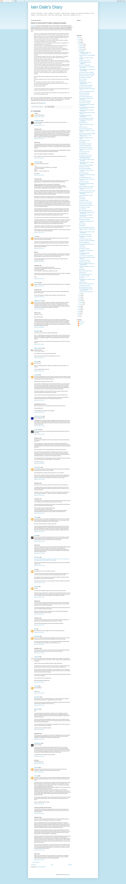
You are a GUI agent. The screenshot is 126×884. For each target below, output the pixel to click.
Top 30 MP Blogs (82, 142)
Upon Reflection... (82, 198)
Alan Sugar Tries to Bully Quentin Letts (86, 227)
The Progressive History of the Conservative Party (85, 53)
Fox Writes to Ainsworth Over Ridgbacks (87, 240)
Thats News (36, 557)
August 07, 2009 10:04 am (39, 859)
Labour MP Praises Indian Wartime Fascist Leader (86, 216)
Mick (35, 569)
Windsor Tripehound (38, 348)
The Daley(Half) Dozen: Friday (85, 177)
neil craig (36, 517)
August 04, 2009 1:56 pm (39, 644)
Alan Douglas (37, 162)
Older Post (70, 864)
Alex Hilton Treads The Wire (84, 60)
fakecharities (36, 123)
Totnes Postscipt (82, 246)
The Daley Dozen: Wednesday (85, 234)
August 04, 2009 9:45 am (39, 370)
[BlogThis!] (49, 106)
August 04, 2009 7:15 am (39, 248)
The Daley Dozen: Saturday (84, 285)
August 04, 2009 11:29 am (39, 513)
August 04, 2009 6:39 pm (39, 813)
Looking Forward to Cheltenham (85, 143)
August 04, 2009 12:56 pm (39, 565)
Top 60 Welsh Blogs (83, 122)
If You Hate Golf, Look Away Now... (86, 96)
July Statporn (81, 277)
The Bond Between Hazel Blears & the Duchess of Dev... (86, 213)
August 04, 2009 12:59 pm (39, 582)
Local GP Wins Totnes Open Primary (86, 255)
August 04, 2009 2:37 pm (39, 705)
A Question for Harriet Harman (85, 262)
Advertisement (82, 269)
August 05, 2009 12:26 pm (39, 849)
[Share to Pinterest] (53, 106)
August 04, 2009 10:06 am (39, 425)
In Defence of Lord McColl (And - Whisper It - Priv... (85, 135)
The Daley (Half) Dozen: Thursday (86, 195)
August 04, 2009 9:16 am (39, 357)
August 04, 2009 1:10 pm (39, 597)
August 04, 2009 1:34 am (39, 125)
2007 (79, 307)
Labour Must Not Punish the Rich (85, 147)
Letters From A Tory (38, 416)
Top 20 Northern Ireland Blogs (85, 168)
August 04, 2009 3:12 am (39, 138)
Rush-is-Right (37, 429)
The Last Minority (82, 208)
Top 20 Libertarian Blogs (84, 181)
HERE (44, 103)
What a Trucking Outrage (84, 242)
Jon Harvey (36, 656)
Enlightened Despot (38, 300)
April (80, 299)
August (80, 50)
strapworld (36, 374)
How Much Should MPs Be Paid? (85, 128)
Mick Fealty (36, 709)
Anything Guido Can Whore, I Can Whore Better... (85, 193)
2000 (79, 316)
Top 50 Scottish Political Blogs (85, 101)
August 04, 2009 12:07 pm (39, 553)
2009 (79, 42)
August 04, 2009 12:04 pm (39, 541)
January (81, 304)
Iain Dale (81, 323)
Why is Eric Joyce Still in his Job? (85, 270)
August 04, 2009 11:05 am (39, 495)
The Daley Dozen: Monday (84, 151)
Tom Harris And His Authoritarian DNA (86, 91)
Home (52, 864)
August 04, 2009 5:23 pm (39, 763)
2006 (79, 309)
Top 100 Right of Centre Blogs (85, 77)
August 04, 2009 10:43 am (39, 479)
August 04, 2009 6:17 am (39, 158)
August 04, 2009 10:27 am (39, 463)
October (81, 47)
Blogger (68, 874)
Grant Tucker (82, 321)
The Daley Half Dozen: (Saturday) (85, 85)
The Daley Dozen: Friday (84, 94)
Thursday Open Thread (83, 200)
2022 (79, 37)
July (80, 293)
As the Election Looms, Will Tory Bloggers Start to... (85, 83)
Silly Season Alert (82, 272)
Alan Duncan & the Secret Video (85, 202)
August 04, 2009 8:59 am (39, 327)
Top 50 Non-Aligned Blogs (84, 93)
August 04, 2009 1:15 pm (39, 625)
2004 (79, 313)
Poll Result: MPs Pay (83, 127)
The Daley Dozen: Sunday (84, 166)
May (80, 297)
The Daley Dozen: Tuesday (84, 140)
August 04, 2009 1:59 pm (39, 652)
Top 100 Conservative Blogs (84, 65)
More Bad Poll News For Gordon (85, 287)
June (80, 295)
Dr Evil (35, 535)
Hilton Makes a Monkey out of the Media (87, 74)
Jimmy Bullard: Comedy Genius (85, 155)
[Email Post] (45, 106)
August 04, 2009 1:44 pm (39, 632)
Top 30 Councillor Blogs (84, 173)
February (81, 302)
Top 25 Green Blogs (83, 79)
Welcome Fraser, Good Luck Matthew (86, 72)
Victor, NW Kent (37, 467)
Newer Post (33, 864)
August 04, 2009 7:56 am (39, 261)
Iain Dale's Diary (46, 7)
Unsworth (36, 361)
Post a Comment (36, 862)
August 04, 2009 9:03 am (39, 344)
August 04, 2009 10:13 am (39, 434)
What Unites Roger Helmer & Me (85, 210)
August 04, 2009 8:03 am (39, 278)
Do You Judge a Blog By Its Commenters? (84, 254)
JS (79, 325)
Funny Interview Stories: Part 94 (85, 239)
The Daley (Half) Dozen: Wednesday (86, 118)
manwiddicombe (37, 120)
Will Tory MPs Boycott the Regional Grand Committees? (86, 289)
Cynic (35, 236)
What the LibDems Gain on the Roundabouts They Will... (85, 157)
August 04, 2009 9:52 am (39, 412)
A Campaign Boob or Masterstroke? (86, 205)
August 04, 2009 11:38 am (39, 531)
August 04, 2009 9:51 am (39, 400)
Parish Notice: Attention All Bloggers (86, 165)
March (80, 300)
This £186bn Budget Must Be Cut (85, 274)
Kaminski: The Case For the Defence (86, 217)
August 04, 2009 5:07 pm (39, 756)
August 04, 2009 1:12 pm (39, 614)
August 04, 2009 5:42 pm (39, 771)
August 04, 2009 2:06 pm (39, 682)
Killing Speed (81, 196)
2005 (79, 311)
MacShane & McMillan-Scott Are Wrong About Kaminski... (87, 264)
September (81, 49)
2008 (79, 306)
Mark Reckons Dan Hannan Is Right (86, 75)
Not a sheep (36, 282)
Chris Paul (36, 767)
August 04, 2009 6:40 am (39, 175)
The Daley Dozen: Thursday (84, 102)
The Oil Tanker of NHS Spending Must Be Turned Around (86, 108)
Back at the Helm (82, 223)
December (81, 44)
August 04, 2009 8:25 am (39, 285)
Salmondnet (36, 636)
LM (34, 113)
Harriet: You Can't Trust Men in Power (86, 283)
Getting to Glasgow (83, 282)
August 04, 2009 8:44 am (39, 296)
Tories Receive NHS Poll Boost (85, 87)
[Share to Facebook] (52, 106)
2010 (79, 40)
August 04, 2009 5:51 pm (39, 803)
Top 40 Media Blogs (83, 153)
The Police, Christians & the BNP (85, 203)
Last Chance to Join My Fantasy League (87, 190)
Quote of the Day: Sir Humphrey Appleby (87, 133)
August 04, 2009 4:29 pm (39, 729)
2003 (79, 314)
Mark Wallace (37, 331)
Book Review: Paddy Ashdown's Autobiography (85, 116)
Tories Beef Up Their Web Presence (86, 291)
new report (34, 25)
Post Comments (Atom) (40, 866)
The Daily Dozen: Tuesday (84, 248)
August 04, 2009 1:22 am (39, 116)
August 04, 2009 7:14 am (39, 232)
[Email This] (48, 106)
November (81, 45)
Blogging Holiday (82, 80)
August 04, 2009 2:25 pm (39, 693)
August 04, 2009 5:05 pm (39, 739)
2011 (79, 39)
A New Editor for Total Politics (85, 145)
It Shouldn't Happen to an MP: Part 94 (86, 186)
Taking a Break (82, 225)
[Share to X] (50, 106)
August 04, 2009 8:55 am (39, 309)
